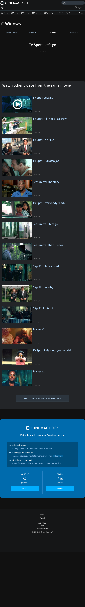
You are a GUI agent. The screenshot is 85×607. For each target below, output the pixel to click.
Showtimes (11, 32)
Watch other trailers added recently (42, 398)
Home (6, 13)
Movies (15, 13)
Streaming (37, 13)
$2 (25, 481)
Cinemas (26, 13)
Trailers (61, 13)
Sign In (79, 7)
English (42, 514)
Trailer (53, 32)
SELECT (25, 488)
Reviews (73, 32)
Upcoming (49, 13)
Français (42, 518)
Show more (58, 456)
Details (32, 32)
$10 (60, 481)
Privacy (44, 523)
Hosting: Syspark (42, 529)
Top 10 (71, 13)
